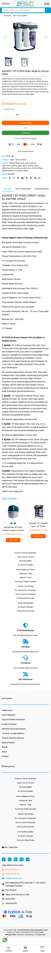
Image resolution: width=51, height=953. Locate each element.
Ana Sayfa (7, 15)
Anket (4, 752)
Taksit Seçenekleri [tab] (23, 189)
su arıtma (25, 168)
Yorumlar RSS (11, 903)
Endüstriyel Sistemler (25, 598)
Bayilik (5, 747)
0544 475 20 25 (12, 874)
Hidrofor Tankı (25, 577)
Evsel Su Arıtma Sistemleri (25, 553)
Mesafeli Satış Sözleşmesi (14, 729)
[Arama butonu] (47, 10)
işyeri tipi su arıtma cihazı (28, 166)
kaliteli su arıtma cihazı (11, 168)
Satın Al (27, 133)
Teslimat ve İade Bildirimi (13, 733)
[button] (5, 37)
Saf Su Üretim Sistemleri (25, 594)
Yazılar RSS (10, 899)
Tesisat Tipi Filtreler (25, 586)
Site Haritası (10, 890)
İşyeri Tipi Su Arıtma (20, 15)
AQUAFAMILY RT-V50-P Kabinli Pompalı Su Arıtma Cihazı (13, 530)
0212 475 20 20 (12, 869)
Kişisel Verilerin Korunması (13, 719)
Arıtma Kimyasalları (25, 603)
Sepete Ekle (26, 123)
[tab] (7, 189)
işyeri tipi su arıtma (9, 166)
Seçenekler (13, 540)
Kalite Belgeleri (8, 715)
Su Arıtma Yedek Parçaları (25, 581)
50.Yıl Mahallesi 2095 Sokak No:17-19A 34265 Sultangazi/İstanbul (25, 884)
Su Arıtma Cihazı (36, 168)
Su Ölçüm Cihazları (25, 607)
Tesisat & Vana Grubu (25, 611)
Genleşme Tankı (25, 573)
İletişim (5, 756)
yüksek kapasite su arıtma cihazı (15, 171)
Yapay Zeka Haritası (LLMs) (17, 894)
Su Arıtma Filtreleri (25, 565)
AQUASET (11, 174)
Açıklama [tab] (7, 189)
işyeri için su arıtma (28, 163)
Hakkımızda (7, 710)
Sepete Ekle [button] (38, 536)
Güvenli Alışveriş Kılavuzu (13, 738)
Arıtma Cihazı (14, 163)
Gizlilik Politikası (9, 724)
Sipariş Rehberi (8, 742)
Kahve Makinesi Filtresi (25, 569)
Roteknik (8, 698)
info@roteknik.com (13, 878)
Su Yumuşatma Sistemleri (25, 590)
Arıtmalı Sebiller (25, 561)
